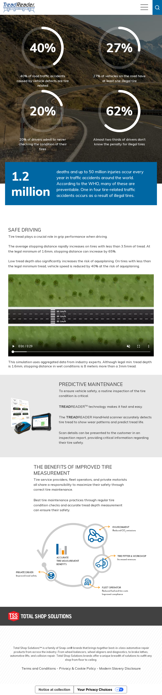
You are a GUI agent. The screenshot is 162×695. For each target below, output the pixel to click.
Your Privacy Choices (94, 689)
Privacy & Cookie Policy (77, 668)
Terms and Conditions (39, 668)
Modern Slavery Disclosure (120, 668)
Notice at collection (54, 689)
